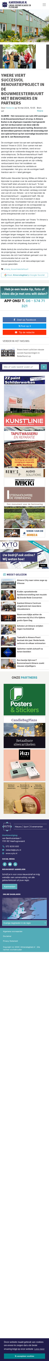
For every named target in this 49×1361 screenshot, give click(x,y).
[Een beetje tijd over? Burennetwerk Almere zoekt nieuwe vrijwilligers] (8, 664)
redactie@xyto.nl (13, 850)
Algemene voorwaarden (12, 931)
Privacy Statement (10, 941)
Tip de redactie (26, 332)
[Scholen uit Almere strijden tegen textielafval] (8, 629)
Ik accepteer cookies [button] (24, 1356)
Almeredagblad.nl (18, 2)
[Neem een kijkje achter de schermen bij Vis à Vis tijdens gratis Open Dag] (8, 618)
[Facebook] (4, 864)
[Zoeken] (44, 366)
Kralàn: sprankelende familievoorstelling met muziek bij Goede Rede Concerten (32, 594)
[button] (1, 57)
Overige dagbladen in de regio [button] (17, 923)
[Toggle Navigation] (44, 5)
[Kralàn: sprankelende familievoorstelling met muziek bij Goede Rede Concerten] (8, 595)
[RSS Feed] (15, 864)
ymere (7, 269)
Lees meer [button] (39, 1349)
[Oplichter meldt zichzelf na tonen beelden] (8, 652)
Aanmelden (9, 886)
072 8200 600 (12, 846)
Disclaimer (7, 936)
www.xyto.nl (11, 853)
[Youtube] (10, 864)
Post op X (26, 326)
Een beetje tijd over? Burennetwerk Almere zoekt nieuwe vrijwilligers (30, 663)
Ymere (40, 111)
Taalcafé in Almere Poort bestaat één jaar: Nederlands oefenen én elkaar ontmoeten (31, 640)
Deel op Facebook (26, 319)
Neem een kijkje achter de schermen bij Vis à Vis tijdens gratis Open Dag (31, 617)
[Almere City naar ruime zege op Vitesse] (8, 584)
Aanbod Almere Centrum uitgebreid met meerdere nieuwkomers (29, 606)
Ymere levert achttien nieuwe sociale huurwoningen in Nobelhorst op (30, 352)
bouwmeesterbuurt (19, 269)
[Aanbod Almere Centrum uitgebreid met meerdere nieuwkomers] (8, 607)
